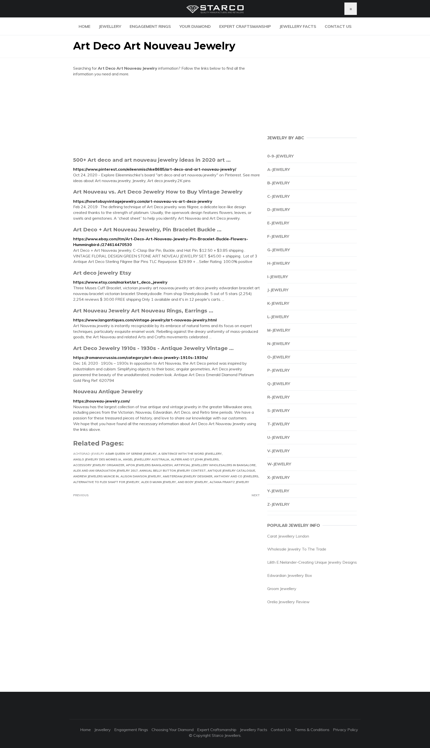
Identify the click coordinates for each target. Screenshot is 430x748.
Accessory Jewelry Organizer (98, 465)
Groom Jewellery (281, 588)
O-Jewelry (278, 356)
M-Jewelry (278, 330)
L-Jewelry (278, 316)
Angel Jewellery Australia (146, 459)
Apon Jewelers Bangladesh (149, 465)
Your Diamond (195, 26)
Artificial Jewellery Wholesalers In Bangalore (215, 465)
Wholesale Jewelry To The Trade (296, 549)
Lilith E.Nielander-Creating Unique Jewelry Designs (312, 562)
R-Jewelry (278, 397)
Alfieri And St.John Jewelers (195, 459)
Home (84, 26)
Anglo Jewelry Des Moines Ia (97, 459)
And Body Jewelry (193, 482)
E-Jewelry (278, 222)
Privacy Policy (345, 729)
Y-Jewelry (278, 490)
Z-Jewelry (278, 504)
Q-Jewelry (278, 383)
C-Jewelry (278, 196)
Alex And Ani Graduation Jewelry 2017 (105, 470)
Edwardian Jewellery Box (289, 575)
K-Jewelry (278, 303)
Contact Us (338, 26)
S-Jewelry (278, 410)
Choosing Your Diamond (173, 729)
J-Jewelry (277, 289)
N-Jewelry (278, 343)
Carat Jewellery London (288, 536)
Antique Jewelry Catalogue (231, 470)
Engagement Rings (150, 26)
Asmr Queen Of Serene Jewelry (131, 453)
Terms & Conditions (312, 729)
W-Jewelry (279, 463)
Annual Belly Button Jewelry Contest (172, 470)
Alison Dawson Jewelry (140, 476)
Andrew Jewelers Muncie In (96, 476)
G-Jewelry (278, 249)
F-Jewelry (278, 236)
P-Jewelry (278, 370)
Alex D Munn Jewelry (158, 482)
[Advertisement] (166, 116)
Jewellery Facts (297, 26)
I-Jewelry (277, 276)
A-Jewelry (278, 169)
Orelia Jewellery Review (288, 601)
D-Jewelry (278, 209)
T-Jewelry (278, 423)
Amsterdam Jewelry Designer (187, 476)
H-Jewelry (278, 263)
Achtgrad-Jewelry (88, 453)
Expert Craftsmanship (245, 26)
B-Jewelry (278, 182)
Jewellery (110, 26)
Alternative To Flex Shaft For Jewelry (106, 482)
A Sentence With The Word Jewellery (190, 453)
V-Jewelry (278, 450)
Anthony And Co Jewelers (236, 476)
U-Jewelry (278, 437)
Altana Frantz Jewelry (229, 482)
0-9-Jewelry (280, 155)
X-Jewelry (278, 477)
